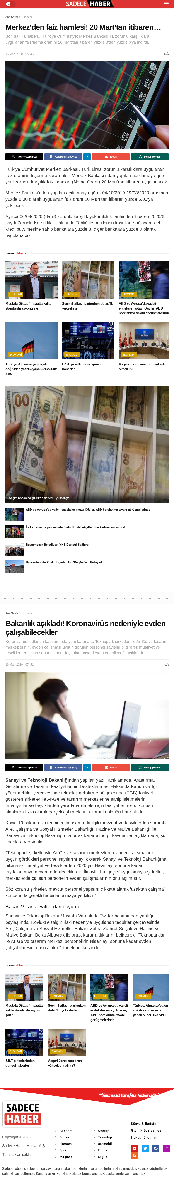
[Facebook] (156, 1148)
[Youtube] (134, 1148)
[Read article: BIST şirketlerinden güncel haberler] (88, 340)
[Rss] (134, 1155)
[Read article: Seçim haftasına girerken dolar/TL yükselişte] (88, 280)
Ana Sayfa (11, 17)
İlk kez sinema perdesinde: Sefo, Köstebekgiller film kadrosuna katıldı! (75, 527)
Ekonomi (27, 17)
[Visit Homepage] (90, 4)
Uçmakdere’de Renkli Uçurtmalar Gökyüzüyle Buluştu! (64, 562)
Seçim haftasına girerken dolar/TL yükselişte (39, 498)
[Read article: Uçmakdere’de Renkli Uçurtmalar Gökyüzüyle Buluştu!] (14, 566)
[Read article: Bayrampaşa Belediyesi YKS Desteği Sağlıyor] (14, 549)
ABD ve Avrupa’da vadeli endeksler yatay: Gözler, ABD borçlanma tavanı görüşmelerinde (144, 308)
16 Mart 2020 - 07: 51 (19, 664)
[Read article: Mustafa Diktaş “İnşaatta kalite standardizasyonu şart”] (31, 280)
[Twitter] (145, 1148)
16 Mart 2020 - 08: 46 (19, 54)
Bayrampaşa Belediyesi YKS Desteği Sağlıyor (57, 544)
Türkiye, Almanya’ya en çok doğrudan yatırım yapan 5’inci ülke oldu (31, 369)
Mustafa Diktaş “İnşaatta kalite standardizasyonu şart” (24, 1010)
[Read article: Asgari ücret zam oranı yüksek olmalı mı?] (145, 340)
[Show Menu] (166, 4)
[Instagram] (166, 1148)
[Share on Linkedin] (87, 156)
